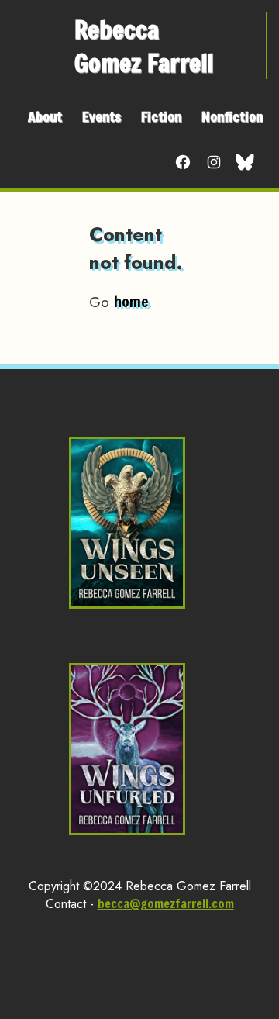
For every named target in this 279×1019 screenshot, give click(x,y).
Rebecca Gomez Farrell (143, 45)
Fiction (161, 116)
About (45, 116)
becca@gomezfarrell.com (166, 903)
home (131, 301)
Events (101, 116)
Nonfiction (232, 116)
